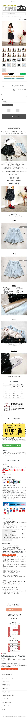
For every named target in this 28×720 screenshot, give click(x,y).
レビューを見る (14, 78)
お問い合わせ (5, 709)
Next (24, 199)
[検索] (22, 14)
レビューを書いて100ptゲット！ (14, 76)
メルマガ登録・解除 (6, 702)
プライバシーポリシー (7, 691)
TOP (2, 17)
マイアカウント (5, 705)
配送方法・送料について (7, 678)
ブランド (6, 17)
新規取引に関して (6, 684)
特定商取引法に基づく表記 (8, 695)
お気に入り (6, 74)
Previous (3, 199)
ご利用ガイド (5, 688)
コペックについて (6, 681)
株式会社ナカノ (15, 716)
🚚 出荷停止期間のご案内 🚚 (9, 554)
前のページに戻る (23, 19)
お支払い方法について (7, 674)
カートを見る (5, 698)
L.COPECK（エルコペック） (15, 17)
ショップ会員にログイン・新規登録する (11, 445)
